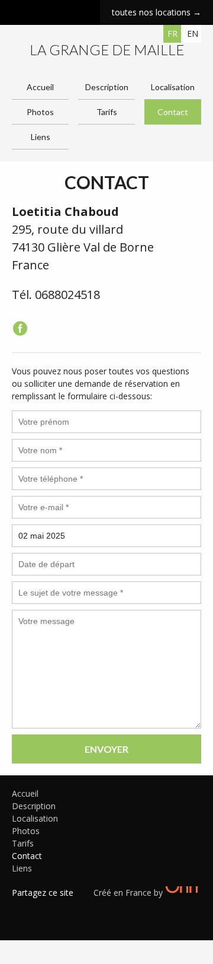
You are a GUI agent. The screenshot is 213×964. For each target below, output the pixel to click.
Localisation (173, 87)
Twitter (38, 908)
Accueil (40, 87)
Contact (172, 112)
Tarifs (106, 112)
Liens (40, 137)
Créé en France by (129, 892)
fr (172, 33)
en (192, 33)
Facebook (21, 908)
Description (106, 87)
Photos (40, 112)
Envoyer (106, 749)
